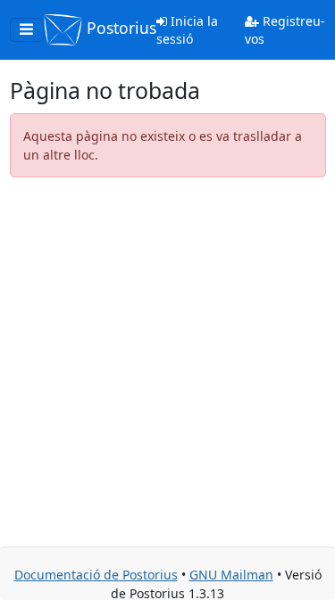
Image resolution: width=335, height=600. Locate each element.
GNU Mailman (231, 574)
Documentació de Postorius (96, 574)
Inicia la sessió (187, 29)
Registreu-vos (285, 29)
